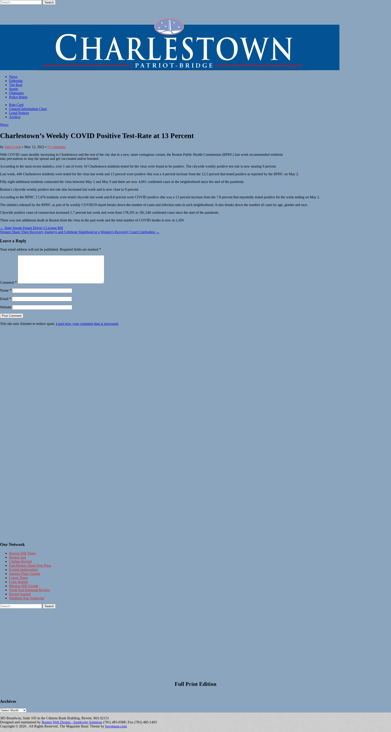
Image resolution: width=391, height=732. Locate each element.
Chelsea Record (20, 561)
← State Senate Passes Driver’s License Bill (31, 228)
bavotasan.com (115, 726)
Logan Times (18, 578)
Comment (8, 282)
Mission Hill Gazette (23, 586)
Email (5, 299)
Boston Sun (17, 557)
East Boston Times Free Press (30, 565)
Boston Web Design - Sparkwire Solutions (72, 722)
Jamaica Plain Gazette (24, 574)
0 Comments (57, 147)
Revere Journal (20, 594)
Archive (15, 117)
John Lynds (13, 147)
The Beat (15, 85)
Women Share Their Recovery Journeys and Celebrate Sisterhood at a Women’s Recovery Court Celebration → (80, 232)
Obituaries (16, 93)
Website (5, 307)
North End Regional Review (29, 590)
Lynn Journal (18, 582)
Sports (13, 89)
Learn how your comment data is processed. (87, 324)
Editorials (16, 81)
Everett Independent (23, 569)
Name (5, 290)
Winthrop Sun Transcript (26, 598)
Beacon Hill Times (22, 553)
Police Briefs (18, 97)
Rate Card (16, 105)
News (13, 77)
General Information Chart (28, 109)
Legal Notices (19, 113)
